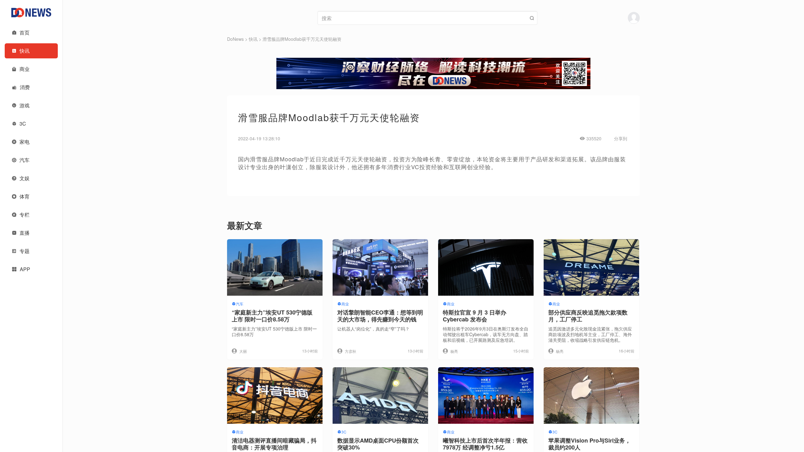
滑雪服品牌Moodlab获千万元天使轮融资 (302, 39)
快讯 (253, 39)
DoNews (235, 39)
